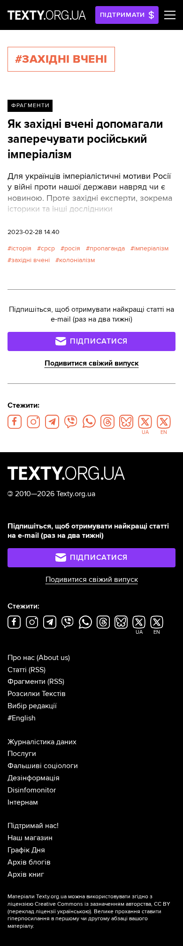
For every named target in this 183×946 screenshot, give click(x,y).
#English (22, 718)
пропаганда (107, 248)
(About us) (53, 657)
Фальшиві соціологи (43, 765)
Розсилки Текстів (37, 693)
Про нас (21, 657)
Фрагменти (30, 105)
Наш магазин (30, 838)
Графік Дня (26, 850)
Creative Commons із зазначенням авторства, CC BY (102, 904)
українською (73, 911)
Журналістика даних (42, 742)
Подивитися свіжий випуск (92, 363)
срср (48, 248)
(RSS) (37, 670)
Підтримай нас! (33, 825)
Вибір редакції (32, 706)
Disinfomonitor (32, 790)
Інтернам (23, 802)
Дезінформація (34, 778)
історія (21, 248)
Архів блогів (29, 862)
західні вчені (30, 260)
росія (72, 248)
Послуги (22, 753)
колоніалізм (77, 260)
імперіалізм (151, 248)
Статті (17, 670)
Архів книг (26, 874)
